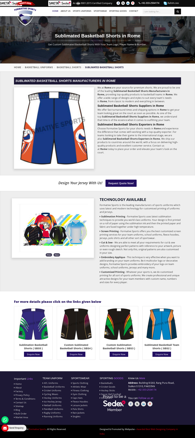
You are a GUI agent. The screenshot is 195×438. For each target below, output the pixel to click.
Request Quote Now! (121, 183)
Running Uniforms (53, 416)
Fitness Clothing (80, 390)
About (18, 387)
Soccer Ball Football (110, 394)
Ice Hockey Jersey (52, 401)
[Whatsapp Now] (5, 419)
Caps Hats (77, 397)
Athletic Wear (79, 386)
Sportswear (100, 11)
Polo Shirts (78, 409)
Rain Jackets (78, 412)
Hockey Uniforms (52, 397)
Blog (17, 409)
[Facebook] (118, 3)
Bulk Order (21, 413)
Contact (133, 11)
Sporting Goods (118, 11)
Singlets (76, 416)
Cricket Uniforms (52, 390)
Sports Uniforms (82, 11)
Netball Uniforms (52, 405)
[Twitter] (123, 3)
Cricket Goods (107, 386)
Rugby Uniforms (52, 412)
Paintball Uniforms (53, 409)
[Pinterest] (132, 3)
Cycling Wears (50, 394)
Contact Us (20, 402)
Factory (19, 391)
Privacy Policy (22, 395)
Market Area (21, 417)
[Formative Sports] (25, 13)
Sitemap (19, 406)
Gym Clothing (79, 394)
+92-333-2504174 (150, 3)
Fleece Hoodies (80, 401)
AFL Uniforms (50, 383)
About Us (66, 11)
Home (55, 11)
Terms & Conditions (25, 398)
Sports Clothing (80, 383)
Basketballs (106, 383)
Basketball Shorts (69, 67)
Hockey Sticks (107, 390)
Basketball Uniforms (39, 67)
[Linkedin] (128, 3)
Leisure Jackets (80, 405)
